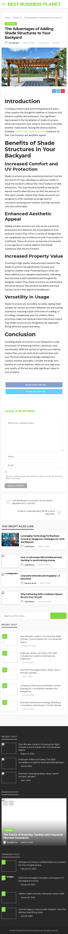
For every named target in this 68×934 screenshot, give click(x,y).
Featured (10, 24)
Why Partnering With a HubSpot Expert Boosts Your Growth (41, 595)
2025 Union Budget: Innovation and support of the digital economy (41, 879)
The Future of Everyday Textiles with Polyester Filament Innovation (33, 836)
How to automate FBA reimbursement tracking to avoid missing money (41, 559)
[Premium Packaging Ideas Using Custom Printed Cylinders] (10, 673)
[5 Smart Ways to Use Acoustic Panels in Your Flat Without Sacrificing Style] (9, 913)
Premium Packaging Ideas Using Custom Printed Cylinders (40, 671)
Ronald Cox (12, 842)
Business (9, 830)
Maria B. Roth (30, 583)
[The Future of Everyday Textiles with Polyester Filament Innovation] (34, 821)
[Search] (63, 4)
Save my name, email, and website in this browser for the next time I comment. (34, 477)
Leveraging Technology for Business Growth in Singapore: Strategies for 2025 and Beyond (42, 539)
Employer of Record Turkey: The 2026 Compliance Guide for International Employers (38, 656)
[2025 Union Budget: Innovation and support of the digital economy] (9, 877)
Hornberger (14, 43)
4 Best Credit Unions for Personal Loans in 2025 (41, 893)
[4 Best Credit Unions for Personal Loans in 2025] (9, 897)
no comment (43, 43)
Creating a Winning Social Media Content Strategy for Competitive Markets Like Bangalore (40, 688)
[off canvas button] (3, 4)
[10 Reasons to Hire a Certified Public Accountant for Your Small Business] (9, 866)
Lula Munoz (29, 546)
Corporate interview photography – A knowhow (40, 577)
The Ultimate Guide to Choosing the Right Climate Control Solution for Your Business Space (41, 639)
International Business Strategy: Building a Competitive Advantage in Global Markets (41, 703)
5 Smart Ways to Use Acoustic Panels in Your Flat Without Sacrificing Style (42, 910)
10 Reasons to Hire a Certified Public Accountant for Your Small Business (42, 863)
